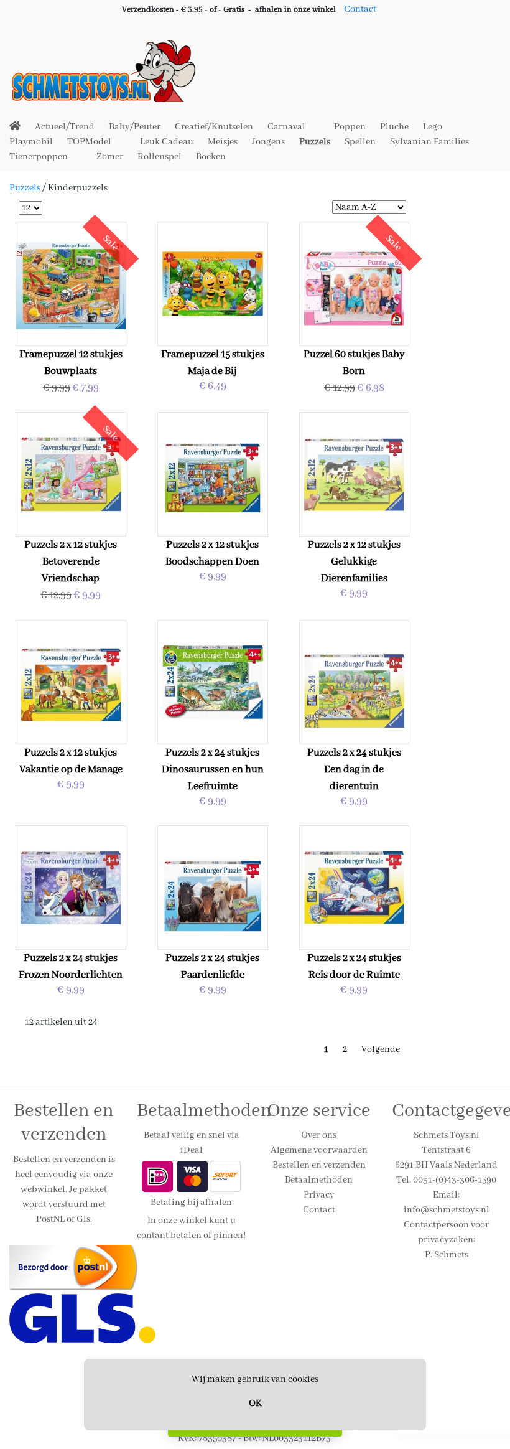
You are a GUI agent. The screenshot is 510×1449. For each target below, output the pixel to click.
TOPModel (89, 142)
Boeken (211, 156)
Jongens (268, 142)
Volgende (380, 1049)
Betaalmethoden (319, 1180)
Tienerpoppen (38, 156)
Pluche (394, 127)
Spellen (360, 142)
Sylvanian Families (429, 142)
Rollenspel (159, 156)
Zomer (109, 156)
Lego (432, 127)
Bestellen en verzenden (319, 1165)
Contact (360, 9)
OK (255, 1403)
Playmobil (31, 142)
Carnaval (286, 127)
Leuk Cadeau (166, 142)
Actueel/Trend (65, 127)
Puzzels (314, 142)
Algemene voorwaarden (319, 1150)
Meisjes (223, 142)
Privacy (319, 1195)
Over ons (318, 1135)
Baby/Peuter (134, 127)
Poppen (350, 127)
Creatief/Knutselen (214, 127)
